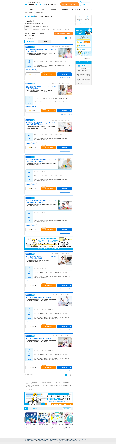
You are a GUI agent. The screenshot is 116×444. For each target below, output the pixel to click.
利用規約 (65, 439)
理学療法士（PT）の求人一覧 (54, 382)
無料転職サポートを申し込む (69, 4)
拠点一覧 (86, 9)
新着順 (45, 41)
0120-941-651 (50, 4)
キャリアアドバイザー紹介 (75, 9)
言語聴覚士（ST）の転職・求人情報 (41, 387)
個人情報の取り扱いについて (56, 439)
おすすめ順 (32, 41)
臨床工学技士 (52, 440)
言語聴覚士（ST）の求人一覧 (54, 387)
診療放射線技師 (60, 440)
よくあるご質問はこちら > (88, 58)
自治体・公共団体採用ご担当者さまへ (41, 439)
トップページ (25, 9)
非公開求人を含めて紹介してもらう (63, 33)
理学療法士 (27, 440)
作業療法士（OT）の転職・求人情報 (41, 385)
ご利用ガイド (32, 9)
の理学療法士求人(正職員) (38, 338)
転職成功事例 (54, 9)
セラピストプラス (76, 440)
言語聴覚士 (39, 440)
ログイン (85, 4)
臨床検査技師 (45, 440)
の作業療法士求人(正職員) (38, 297)
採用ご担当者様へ (75, 0)
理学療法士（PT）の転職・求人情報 (41, 382)
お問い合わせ (71, 439)
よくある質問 (84, 439)
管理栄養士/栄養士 (68, 440)
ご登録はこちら (86, 42)
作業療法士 (33, 440)
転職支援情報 (64, 9)
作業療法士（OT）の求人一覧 (54, 385)
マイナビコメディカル (28, 12)
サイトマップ (77, 439)
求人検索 (43, 9)
